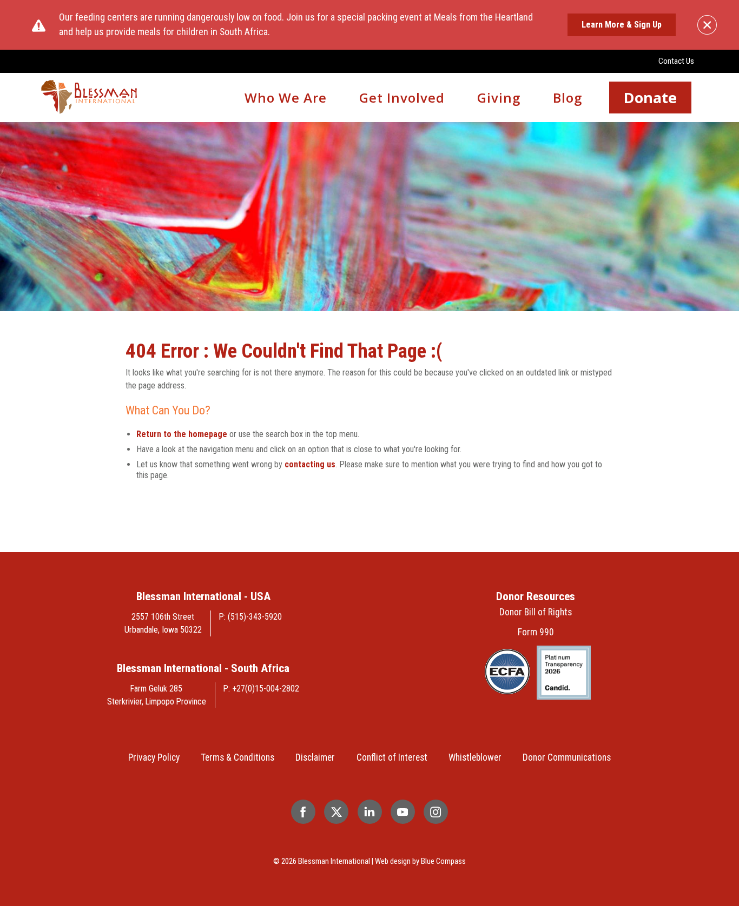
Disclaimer (315, 757)
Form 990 (536, 632)
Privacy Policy (154, 757)
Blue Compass (443, 861)
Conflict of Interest (392, 757)
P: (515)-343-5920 (250, 617)
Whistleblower (475, 757)
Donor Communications (567, 757)
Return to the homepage (181, 434)
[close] (707, 25)
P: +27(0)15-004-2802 (261, 688)
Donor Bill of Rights (535, 612)
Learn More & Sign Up (622, 24)
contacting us (310, 464)
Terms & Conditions (237, 757)
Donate (650, 97)
